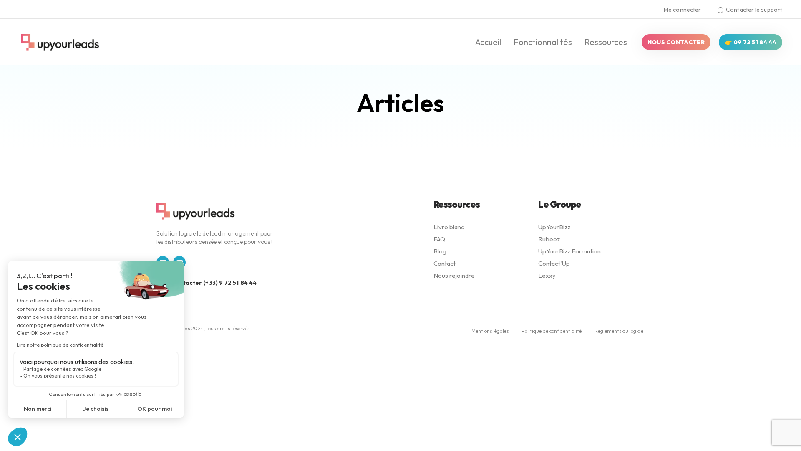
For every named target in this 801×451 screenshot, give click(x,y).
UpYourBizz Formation (569, 251)
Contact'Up (554, 263)
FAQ (439, 239)
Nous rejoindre (454, 275)
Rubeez (549, 239)
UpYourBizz (554, 227)
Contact (444, 263)
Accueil (488, 42)
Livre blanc (448, 227)
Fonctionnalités (543, 42)
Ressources (605, 42)
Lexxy (547, 275)
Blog (439, 251)
